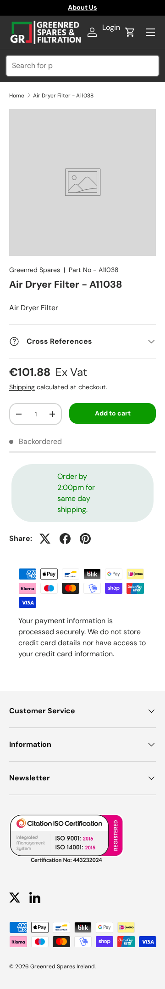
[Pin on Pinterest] (85, 539)
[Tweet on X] (45, 539)
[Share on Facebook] (65, 539)
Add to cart (113, 413)
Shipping (22, 387)
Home (16, 95)
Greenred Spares (34, 270)
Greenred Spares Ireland (62, 966)
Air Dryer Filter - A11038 (63, 95)
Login (111, 27)
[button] (130, 32)
